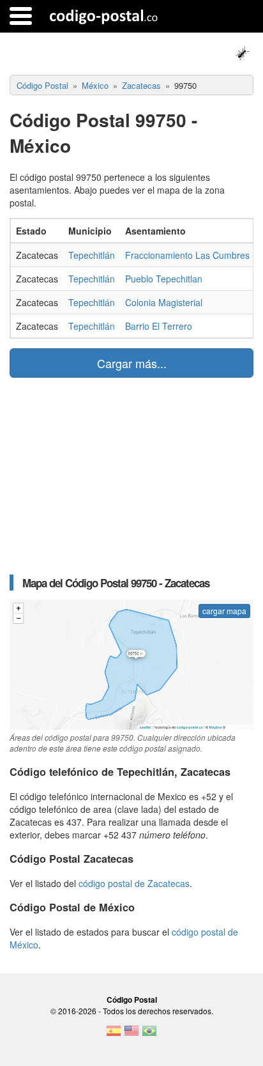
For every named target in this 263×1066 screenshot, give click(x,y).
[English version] (131, 1034)
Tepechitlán (91, 255)
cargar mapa (224, 610)
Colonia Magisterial (163, 302)
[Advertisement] (131, 476)
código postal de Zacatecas (134, 883)
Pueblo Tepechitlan (163, 278)
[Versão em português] (149, 1034)
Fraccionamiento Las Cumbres (187, 255)
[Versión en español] (114, 1034)
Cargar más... (132, 363)
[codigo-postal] (104, 16)
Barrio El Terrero (158, 326)
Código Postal (132, 999)
